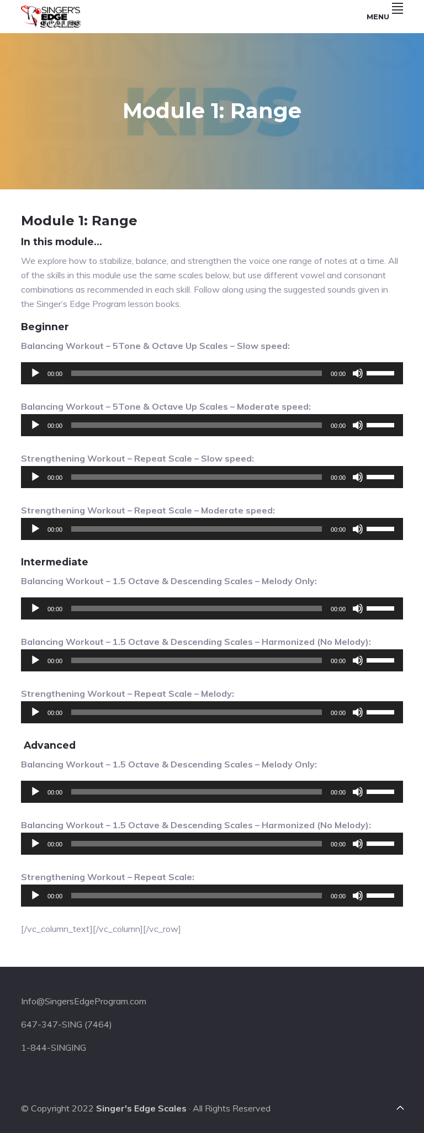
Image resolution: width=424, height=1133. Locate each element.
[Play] (35, 373)
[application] (211, 373)
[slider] (382, 372)
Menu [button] (378, 16)
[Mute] (357, 373)
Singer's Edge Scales (141, 1108)
